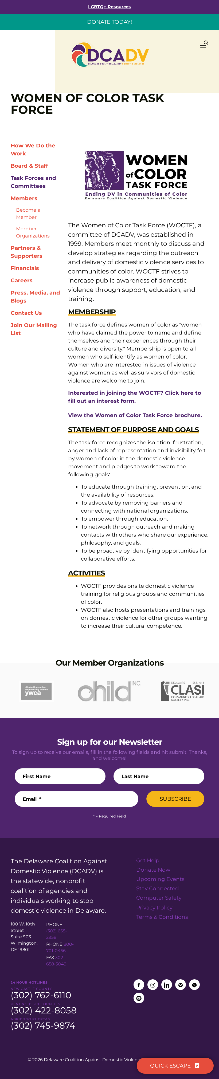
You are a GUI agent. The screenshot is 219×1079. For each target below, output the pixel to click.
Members (24, 198)
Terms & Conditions (162, 917)
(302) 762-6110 (41, 995)
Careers (22, 280)
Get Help (147, 860)
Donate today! (109, 22)
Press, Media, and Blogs (35, 296)
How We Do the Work (33, 149)
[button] (204, 45)
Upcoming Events (160, 879)
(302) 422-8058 (44, 1010)
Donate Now (153, 870)
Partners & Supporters (26, 252)
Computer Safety (159, 898)
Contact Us (26, 313)
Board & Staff (29, 166)
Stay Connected (157, 888)
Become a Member (28, 213)
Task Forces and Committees (33, 182)
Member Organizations (33, 232)
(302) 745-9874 (43, 1025)
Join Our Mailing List (34, 329)
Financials (25, 268)
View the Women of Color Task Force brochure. (135, 415)
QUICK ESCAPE (171, 1065)
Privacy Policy (154, 907)
